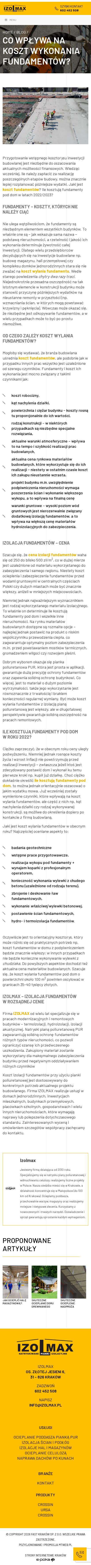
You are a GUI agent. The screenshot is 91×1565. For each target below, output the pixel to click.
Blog (21, 32)
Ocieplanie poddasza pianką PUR (45, 1437)
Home (8, 32)
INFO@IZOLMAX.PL (45, 1405)
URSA (45, 1509)
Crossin (45, 1504)
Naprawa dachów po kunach (45, 1458)
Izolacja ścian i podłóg (45, 1442)
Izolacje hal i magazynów (45, 1447)
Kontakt (45, 1482)
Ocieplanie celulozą (45, 1452)
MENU (12, 19)
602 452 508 (46, 1391)
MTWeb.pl (65, 1545)
